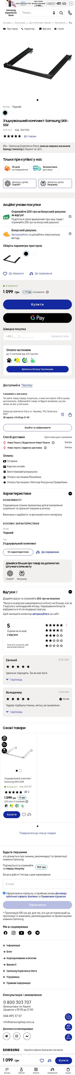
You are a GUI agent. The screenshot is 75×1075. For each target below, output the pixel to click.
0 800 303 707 (17, 1002)
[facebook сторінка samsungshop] (27, 1036)
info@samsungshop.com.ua (18, 1022)
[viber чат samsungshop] (16, 1036)
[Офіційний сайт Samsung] (11, 1050)
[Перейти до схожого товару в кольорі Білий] (20, 771)
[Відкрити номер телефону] (70, 13)
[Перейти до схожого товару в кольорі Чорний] (17, 771)
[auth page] (21, 1070)
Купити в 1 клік (60, 336)
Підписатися (37, 905)
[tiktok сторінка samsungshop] (29, 932)
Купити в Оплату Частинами (37, 369)
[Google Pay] (37, 318)
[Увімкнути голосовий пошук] (54, 12)
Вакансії (11, 964)
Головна (7, 23)
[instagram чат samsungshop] (13, 933)
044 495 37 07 (12, 1016)
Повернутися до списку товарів (37, 833)
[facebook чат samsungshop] (5, 933)
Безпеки (33, 896)
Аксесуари (20, 23)
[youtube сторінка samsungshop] (21, 933)
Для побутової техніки (40, 23)
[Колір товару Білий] (11, 113)
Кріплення (60, 23)
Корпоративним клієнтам (21, 958)
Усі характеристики (18, 552)
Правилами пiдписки (53, 896)
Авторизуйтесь (20, 234)
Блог (9, 951)
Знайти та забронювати (38, 427)
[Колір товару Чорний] (5, 113)
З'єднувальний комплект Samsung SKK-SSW (17, 780)
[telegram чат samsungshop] (37, 932)
